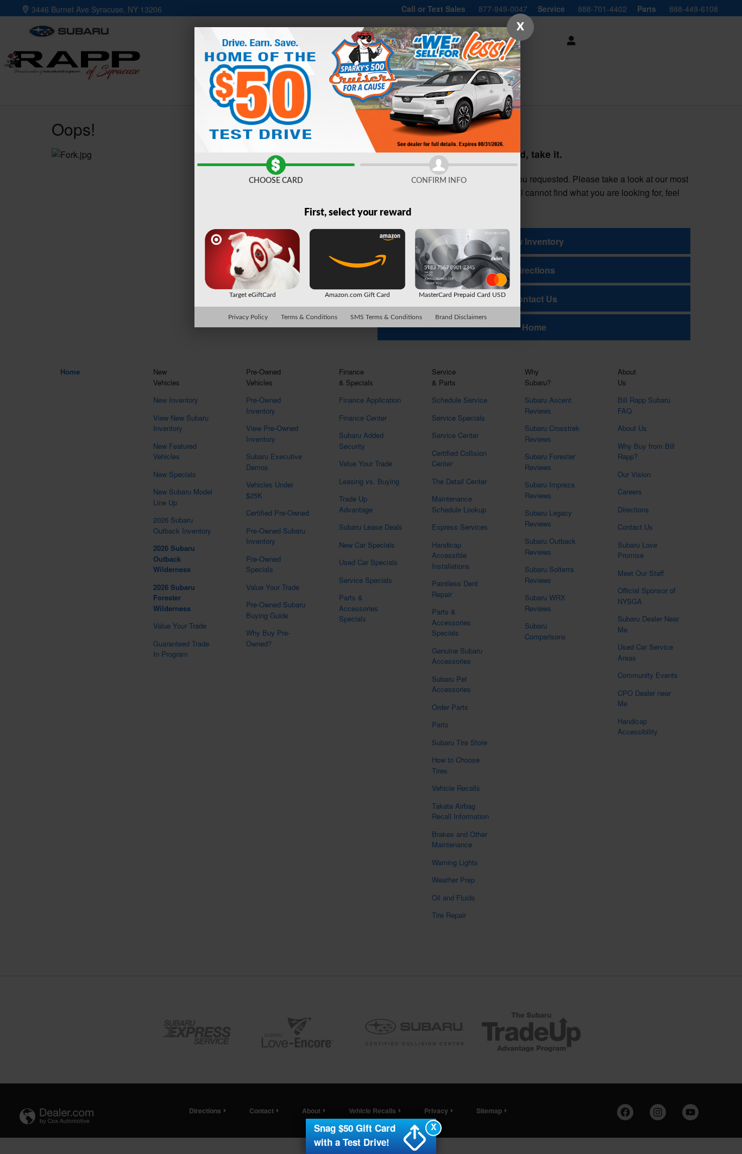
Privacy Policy (248, 317)
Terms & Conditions (309, 317)
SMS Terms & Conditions (386, 317)
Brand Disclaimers (461, 317)
